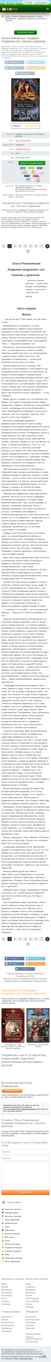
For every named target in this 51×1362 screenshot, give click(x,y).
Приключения (10, 1230)
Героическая (30, 1287)
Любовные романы (11, 1213)
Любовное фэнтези (22, 149)
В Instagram (13, 68)
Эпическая (30, 1307)
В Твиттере (34, 62)
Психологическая (32, 1298)
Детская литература (12, 1234)
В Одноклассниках (37, 68)
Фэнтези (29, 1304)
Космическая (31, 1292)
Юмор (7, 1254)
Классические (6, 1295)
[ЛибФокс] (9, 8)
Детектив (4, 1287)
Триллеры (5, 1301)
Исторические (6, 1292)
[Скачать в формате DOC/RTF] (28, 181)
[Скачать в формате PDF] (36, 181)
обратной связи (26, 1359)
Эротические (6, 1331)
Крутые (4, 1298)
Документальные (11, 1223)
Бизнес (7, 1241)
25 (28, 251)
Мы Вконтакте (25, 73)
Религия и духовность (13, 1244)
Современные (6, 1328)
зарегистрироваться (28, 1109)
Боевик (4, 1284)
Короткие (5, 1319)
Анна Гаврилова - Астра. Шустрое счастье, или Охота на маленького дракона (13, 1046)
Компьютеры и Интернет (14, 1258)
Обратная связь (32, 1341)
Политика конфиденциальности (34, 1338)
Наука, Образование (12, 1220)
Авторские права (25, 32)
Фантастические (7, 1322)
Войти (30, 2)
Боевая (28, 1284)
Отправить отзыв (25, 1192)
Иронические (6, 1289)
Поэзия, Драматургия (12, 1261)
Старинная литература (13, 1251)
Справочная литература (13, 1247)
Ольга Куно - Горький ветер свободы (38, 1045)
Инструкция (19, 197)
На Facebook (14, 62)
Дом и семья (9, 1237)
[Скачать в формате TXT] (40, 173)
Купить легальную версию (32, 163)
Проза (7, 1227)
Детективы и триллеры (13, 1216)
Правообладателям (33, 1334)
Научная (29, 1295)
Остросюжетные (7, 1325)
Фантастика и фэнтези (13, 1209)
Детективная (30, 1289)
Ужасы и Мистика (32, 1301)
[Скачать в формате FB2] (23, 173)
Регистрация (42, 2)
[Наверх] (44, 1357)
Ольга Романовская (23, 140)
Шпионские (5, 1304)
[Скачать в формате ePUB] (32, 173)
